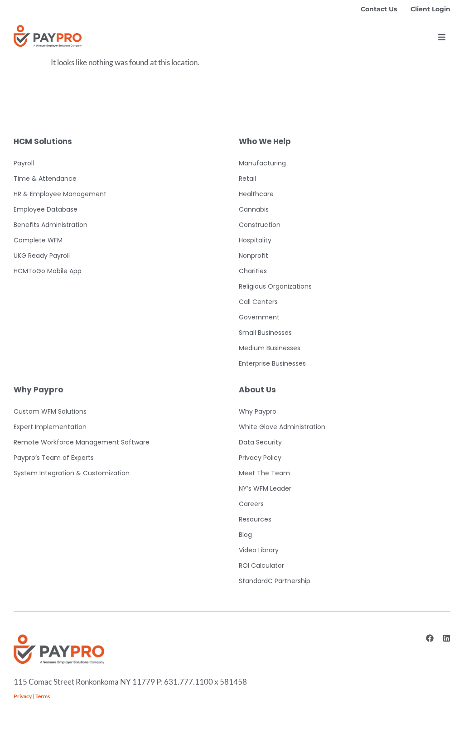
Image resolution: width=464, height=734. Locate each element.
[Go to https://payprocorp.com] (48, 36)
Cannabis (254, 209)
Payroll (24, 163)
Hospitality (255, 240)
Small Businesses (265, 332)
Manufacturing (262, 163)
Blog (245, 534)
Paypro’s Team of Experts (54, 457)
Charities (253, 270)
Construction (259, 224)
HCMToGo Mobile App (48, 270)
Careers (251, 503)
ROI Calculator (261, 565)
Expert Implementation (50, 426)
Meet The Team (264, 473)
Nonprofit (253, 255)
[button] (441, 37)
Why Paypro (257, 411)
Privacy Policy (260, 457)
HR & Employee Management (60, 193)
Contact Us (379, 9)
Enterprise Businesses (272, 363)
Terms (42, 696)
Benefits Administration (50, 224)
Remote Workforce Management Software (82, 442)
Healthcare (256, 193)
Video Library (259, 550)
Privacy (23, 696)
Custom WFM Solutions (50, 411)
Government (259, 317)
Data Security (260, 442)
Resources (255, 519)
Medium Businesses (269, 348)
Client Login (430, 9)
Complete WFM (38, 240)
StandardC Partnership (274, 580)
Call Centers (258, 301)
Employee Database (45, 209)
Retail (247, 178)
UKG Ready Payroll (42, 255)
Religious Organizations (275, 286)
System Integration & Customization (72, 473)
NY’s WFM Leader (265, 488)
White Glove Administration (282, 426)
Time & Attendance (45, 178)
